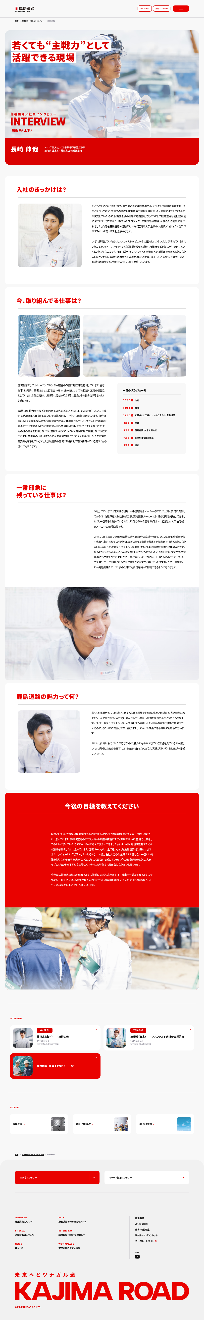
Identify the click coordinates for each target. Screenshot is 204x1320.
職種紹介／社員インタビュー (33, 21)
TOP (16, 21)
